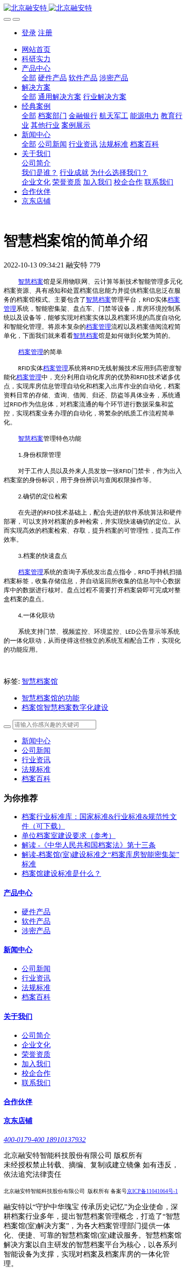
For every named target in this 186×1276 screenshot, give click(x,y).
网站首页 (36, 49)
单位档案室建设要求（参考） (69, 835)
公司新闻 (36, 750)
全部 (29, 78)
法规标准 (36, 769)
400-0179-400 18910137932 (45, 1139)
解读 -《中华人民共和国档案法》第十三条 (89, 845)
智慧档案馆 (40, 681)
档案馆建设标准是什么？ (61, 873)
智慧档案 (30, 281)
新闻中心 (36, 741)
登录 (29, 33)
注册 (45, 33)
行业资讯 (36, 760)
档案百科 (36, 779)
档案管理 (98, 326)
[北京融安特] (93, 8)
